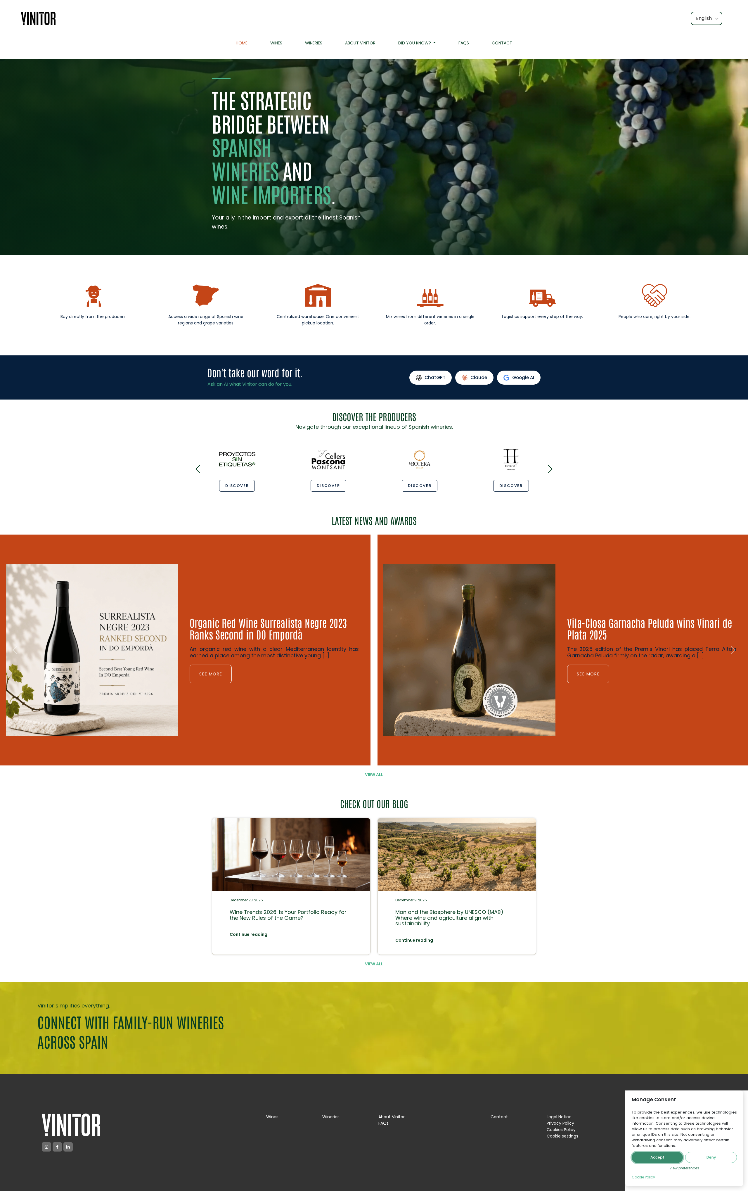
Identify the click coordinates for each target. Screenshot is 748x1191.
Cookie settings (562, 1136)
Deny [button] (711, 1157)
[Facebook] (57, 1147)
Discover (237, 485)
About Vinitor (391, 1117)
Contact (499, 1117)
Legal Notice (559, 1117)
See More (210, 627)
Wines (272, 1117)
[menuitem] (241, 43)
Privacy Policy (560, 1123)
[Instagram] (46, 1147)
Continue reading (248, 934)
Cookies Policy (561, 1130)
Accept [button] (657, 1157)
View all (374, 774)
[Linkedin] (68, 1147)
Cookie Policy (643, 1177)
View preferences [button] (684, 1168)
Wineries (331, 1117)
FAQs (383, 1123)
